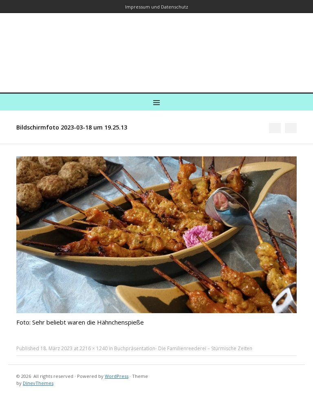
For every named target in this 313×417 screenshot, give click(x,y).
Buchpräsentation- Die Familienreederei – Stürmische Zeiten (183, 348)
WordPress (116, 376)
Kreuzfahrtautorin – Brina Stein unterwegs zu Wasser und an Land (156, 47)
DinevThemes (38, 383)
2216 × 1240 (93, 348)
